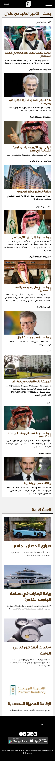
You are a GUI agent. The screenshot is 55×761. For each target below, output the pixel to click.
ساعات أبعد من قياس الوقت (32, 650)
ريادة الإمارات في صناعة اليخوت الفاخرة (30, 596)
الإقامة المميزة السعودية (29, 704)
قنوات (6, 4)
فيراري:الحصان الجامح (32, 546)
